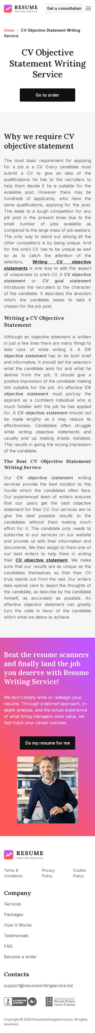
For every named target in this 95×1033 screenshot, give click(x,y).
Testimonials (16, 935)
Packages (13, 914)
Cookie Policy (79, 873)
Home (9, 30)
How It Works (18, 925)
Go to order (47, 95)
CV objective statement (41, 560)
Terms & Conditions (13, 873)
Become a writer (20, 956)
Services (12, 904)
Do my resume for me (47, 743)
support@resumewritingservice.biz (38, 985)
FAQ (8, 946)
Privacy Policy (48, 873)
